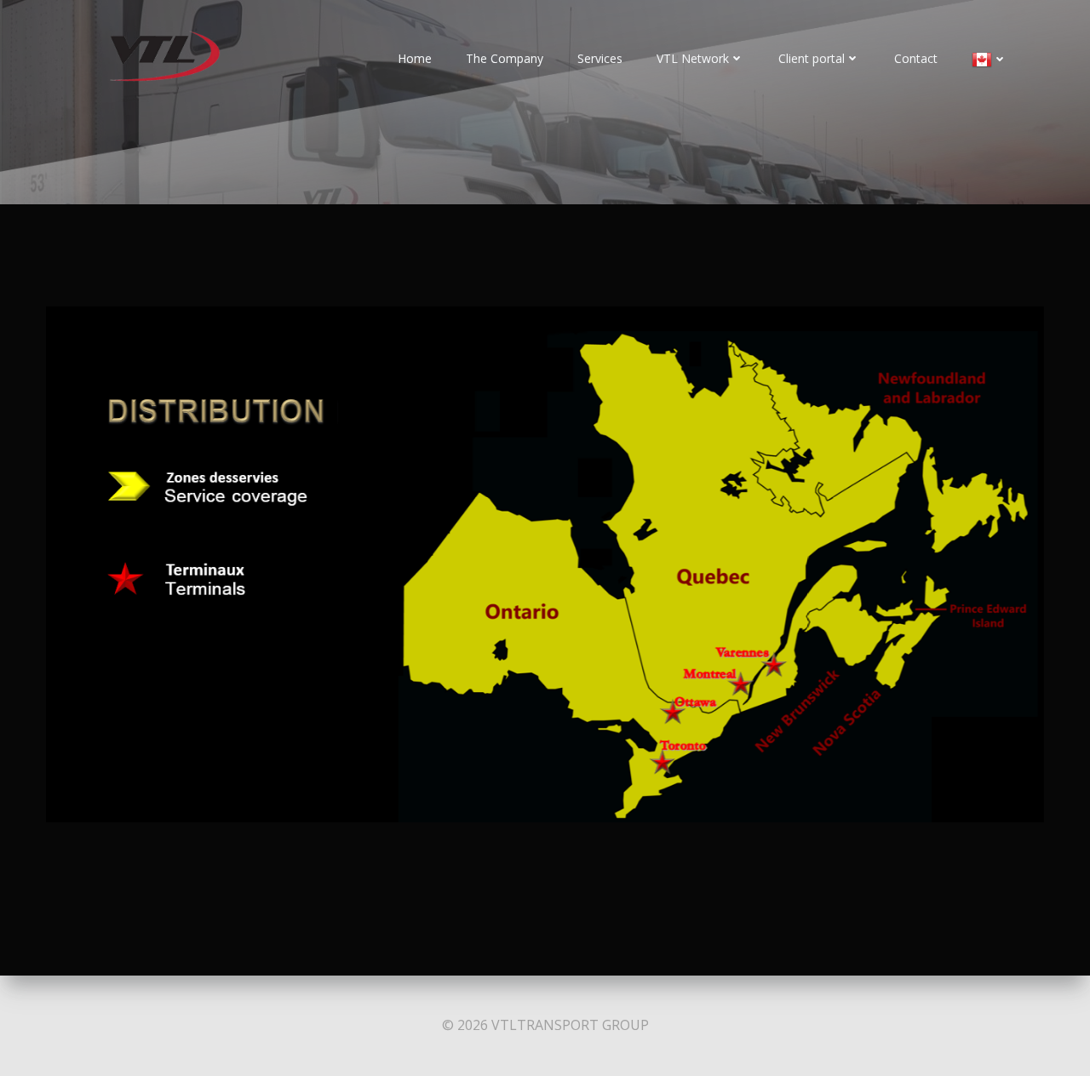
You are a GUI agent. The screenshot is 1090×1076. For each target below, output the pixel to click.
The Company (504, 58)
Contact (916, 58)
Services (599, 58)
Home (415, 58)
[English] (989, 59)
